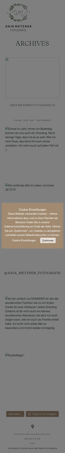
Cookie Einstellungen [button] (24, 240)
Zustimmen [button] (48, 240)
